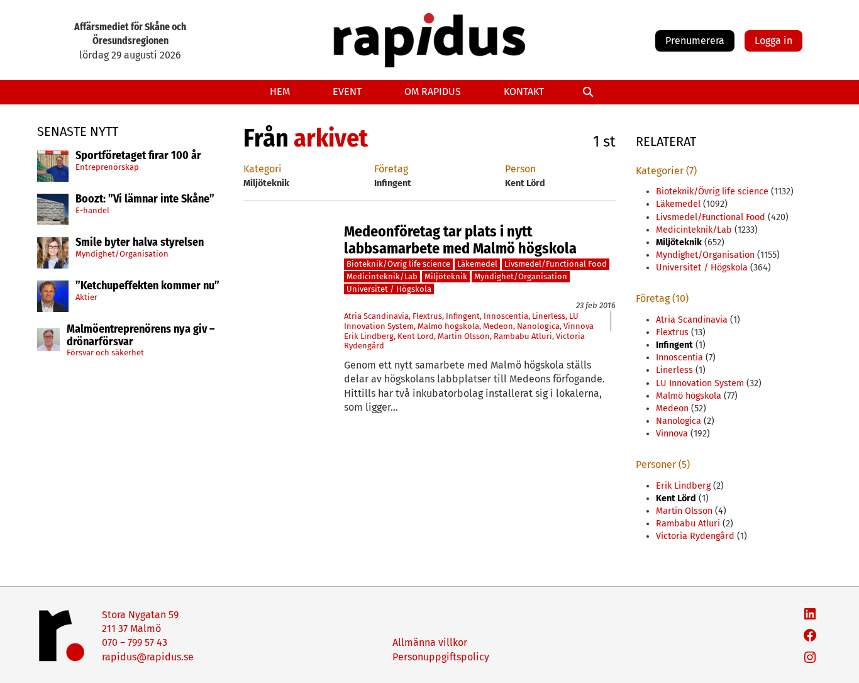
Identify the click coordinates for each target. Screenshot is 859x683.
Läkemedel (477, 264)
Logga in (773, 41)
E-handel (92, 209)
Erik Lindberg (369, 336)
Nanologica (538, 326)
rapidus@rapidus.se (148, 657)
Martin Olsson (464, 336)
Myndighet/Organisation (122, 253)
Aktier (86, 296)
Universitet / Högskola (388, 289)
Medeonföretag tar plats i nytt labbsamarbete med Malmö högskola (460, 240)
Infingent (463, 316)
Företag (391, 169)
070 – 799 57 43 (134, 642)
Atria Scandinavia (376, 316)
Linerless (548, 316)
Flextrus (427, 316)
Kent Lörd (415, 336)
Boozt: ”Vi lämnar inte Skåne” (144, 199)
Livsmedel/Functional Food (555, 264)
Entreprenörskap (107, 166)
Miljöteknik (445, 276)
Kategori (262, 169)
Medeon (498, 326)
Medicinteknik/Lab (382, 276)
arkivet (331, 138)
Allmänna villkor (429, 642)
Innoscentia (506, 316)
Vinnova (578, 326)
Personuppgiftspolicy (440, 657)
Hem (280, 91)
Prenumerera (694, 41)
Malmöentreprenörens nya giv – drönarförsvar (141, 335)
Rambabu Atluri (523, 336)
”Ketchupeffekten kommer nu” (147, 286)
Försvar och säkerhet (105, 352)
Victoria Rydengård (695, 536)
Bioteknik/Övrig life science (398, 264)
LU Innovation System (700, 383)
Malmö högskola (448, 326)
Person (520, 169)
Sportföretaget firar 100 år (138, 156)
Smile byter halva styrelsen (139, 242)
